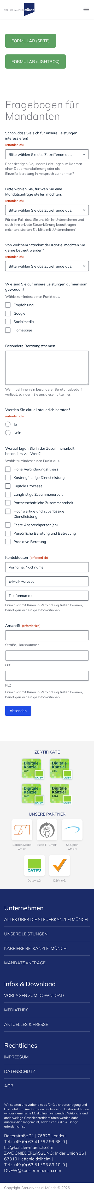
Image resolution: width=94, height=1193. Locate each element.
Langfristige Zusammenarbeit (38, 494)
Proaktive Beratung (30, 541)
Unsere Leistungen (26, 933)
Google (19, 313)
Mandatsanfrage (24, 962)
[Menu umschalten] (86, 9)
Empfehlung (23, 305)
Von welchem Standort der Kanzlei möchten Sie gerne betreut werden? (45, 251)
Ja (15, 424)
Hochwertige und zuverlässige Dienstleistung (39, 514)
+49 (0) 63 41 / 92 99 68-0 (39, 1141)
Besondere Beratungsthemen (30, 346)
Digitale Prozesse (28, 486)
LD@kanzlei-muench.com (28, 1147)
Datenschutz (19, 1071)
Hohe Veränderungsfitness (36, 469)
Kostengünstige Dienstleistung (39, 477)
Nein (17, 432)
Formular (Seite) (30, 40)
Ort (7, 665)
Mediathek (16, 1009)
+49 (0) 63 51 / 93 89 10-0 (39, 1164)
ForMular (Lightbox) (35, 61)
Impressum (16, 1056)
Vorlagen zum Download (34, 995)
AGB (8, 1085)
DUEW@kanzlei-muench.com (32, 1170)
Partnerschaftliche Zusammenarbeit (43, 502)
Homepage (23, 330)
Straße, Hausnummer (22, 645)
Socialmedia (24, 321)
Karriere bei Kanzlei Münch (35, 948)
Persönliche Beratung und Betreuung (45, 533)
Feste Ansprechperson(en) (36, 525)
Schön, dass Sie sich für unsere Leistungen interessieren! (41, 139)
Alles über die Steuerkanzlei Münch (46, 919)
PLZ (8, 685)
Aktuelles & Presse (26, 1024)
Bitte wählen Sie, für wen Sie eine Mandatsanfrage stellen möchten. (33, 195)
